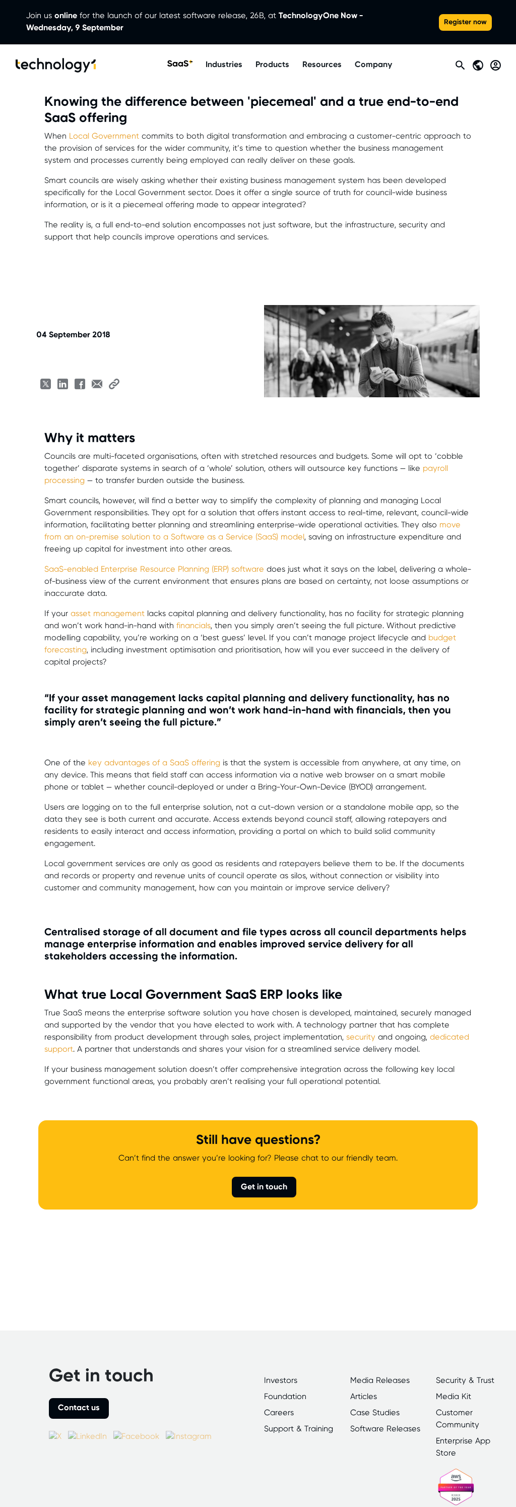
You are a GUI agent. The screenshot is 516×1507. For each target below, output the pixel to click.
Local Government (104, 136)
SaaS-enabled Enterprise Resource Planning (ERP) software (154, 569)
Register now (465, 22)
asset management (108, 614)
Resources (322, 65)
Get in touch (264, 1187)
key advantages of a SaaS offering (154, 763)
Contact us (79, 1408)
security (360, 1037)
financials (193, 626)
